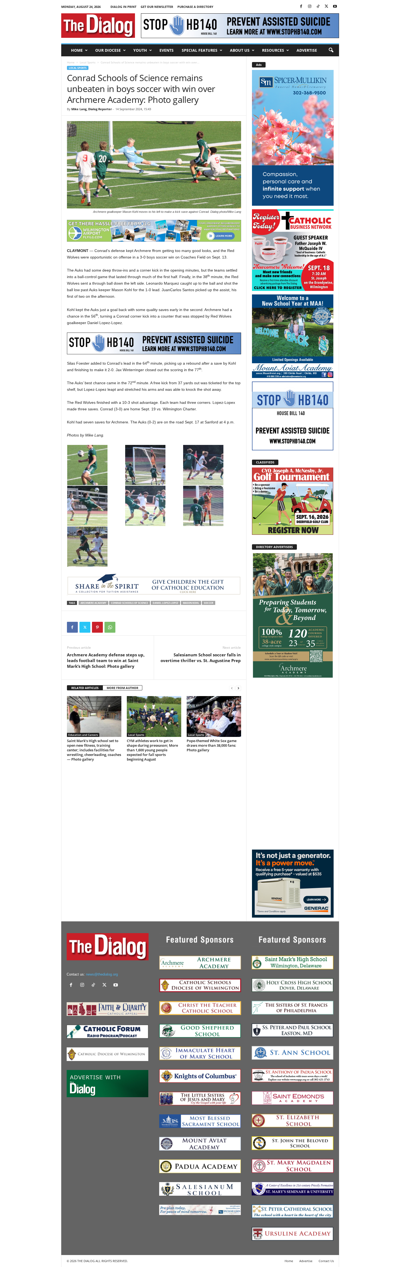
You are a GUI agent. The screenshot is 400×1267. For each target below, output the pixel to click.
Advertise (307, 50)
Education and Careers (83, 735)
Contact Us (326, 1261)
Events (166, 50)
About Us (240, 50)
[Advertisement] (293, 763)
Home (77, 50)
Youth (140, 50)
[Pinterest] (97, 627)
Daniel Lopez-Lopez (165, 603)
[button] (331, 50)
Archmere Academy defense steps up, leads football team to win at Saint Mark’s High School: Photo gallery (105, 660)
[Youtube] (335, 7)
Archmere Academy (93, 603)
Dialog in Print (123, 7)
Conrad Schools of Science (129, 603)
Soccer (208, 603)
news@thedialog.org (102, 974)
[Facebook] (301, 7)
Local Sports (88, 62)
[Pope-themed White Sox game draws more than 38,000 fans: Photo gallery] (214, 716)
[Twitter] (326, 7)
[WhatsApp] (109, 627)
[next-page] (238, 688)
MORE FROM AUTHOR (122, 688)
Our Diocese (108, 50)
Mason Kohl (191, 603)
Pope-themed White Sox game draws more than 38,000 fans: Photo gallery (211, 745)
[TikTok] (318, 7)
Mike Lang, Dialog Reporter (91, 109)
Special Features (199, 50)
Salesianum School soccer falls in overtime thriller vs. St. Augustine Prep (201, 657)
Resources (273, 50)
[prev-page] (232, 688)
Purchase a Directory (195, 7)
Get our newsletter (157, 7)
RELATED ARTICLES (85, 688)
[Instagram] (309, 7)
